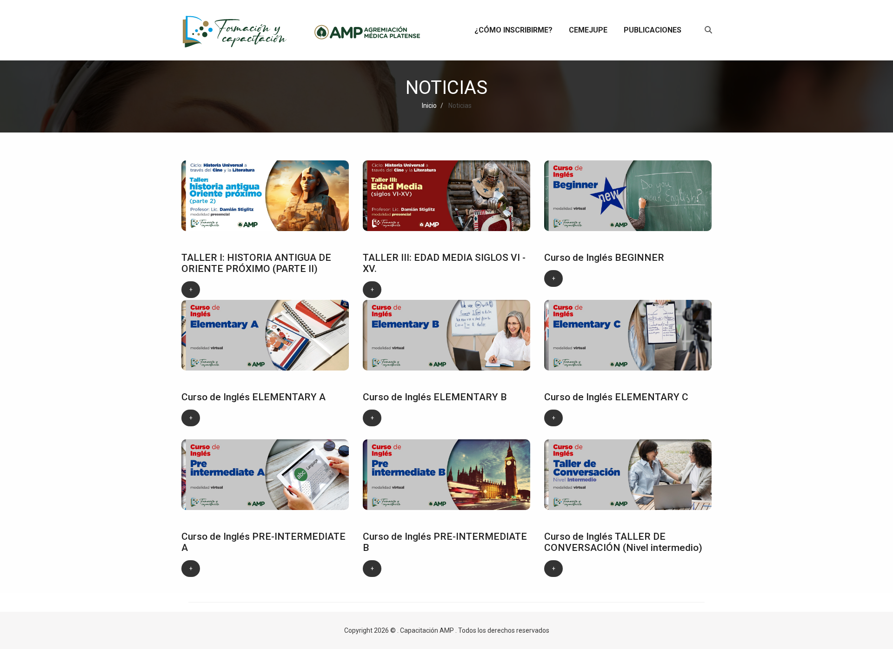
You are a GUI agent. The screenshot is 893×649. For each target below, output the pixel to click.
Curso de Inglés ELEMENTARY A (253, 397)
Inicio (429, 105)
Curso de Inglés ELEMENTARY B (435, 397)
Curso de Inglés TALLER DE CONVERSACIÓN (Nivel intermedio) (623, 542)
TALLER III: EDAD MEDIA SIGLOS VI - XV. (444, 263)
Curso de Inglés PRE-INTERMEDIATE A (263, 542)
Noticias (459, 105)
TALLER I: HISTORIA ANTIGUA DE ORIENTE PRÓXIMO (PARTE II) (256, 263)
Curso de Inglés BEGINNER (604, 257)
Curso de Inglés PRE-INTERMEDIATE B (445, 542)
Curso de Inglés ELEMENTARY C (616, 397)
